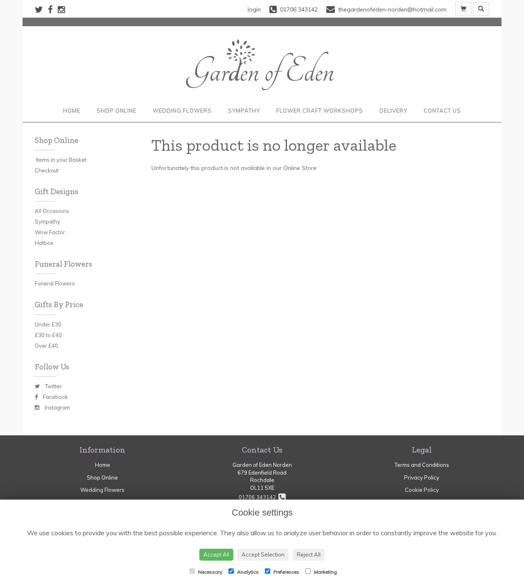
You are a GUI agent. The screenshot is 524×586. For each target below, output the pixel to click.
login (254, 9)
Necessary (209, 572)
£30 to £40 (48, 335)
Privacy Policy (421, 477)
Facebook (55, 397)
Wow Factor (50, 232)
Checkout (47, 170)
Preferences (285, 572)
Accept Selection (263, 554)
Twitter (53, 386)
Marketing (325, 572)
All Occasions (52, 211)
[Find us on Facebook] (53, 9)
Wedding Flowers (182, 110)
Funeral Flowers (55, 283)
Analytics (247, 572)
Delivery (393, 110)
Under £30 (48, 324)
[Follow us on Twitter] (41, 9)
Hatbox (44, 243)
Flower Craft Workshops (319, 110)
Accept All (216, 554)
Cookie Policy (422, 489)
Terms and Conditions (422, 465)
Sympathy (244, 110)
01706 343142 (258, 497)
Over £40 (46, 345)
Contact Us (442, 110)
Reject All (309, 554)
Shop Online (116, 110)
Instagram (56, 407)
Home (71, 110)
